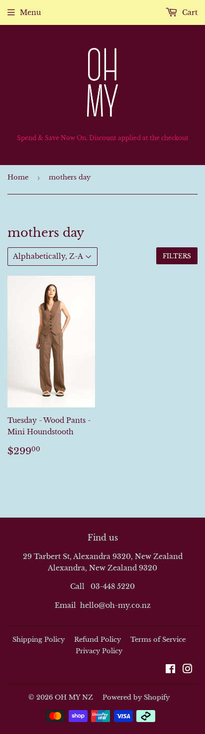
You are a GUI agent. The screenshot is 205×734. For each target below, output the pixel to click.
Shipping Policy (38, 639)
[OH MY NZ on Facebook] (170, 670)
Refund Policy (97, 639)
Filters (177, 256)
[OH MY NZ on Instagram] (188, 670)
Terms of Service (158, 639)
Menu (30, 12)
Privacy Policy (99, 651)
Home (17, 177)
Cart (189, 12)
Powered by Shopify (136, 697)
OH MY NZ (74, 697)
